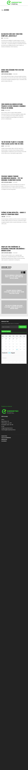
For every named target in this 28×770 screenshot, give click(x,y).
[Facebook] (1, 432)
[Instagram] (3, 432)
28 (6, 338)
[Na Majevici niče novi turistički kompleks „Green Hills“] (14, 22)
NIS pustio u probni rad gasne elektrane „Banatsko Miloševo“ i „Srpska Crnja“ (14, 307)
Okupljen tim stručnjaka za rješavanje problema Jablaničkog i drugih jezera (13, 249)
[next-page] (24, 272)
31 (16, 338)
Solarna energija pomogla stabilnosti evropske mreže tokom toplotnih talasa (14, 292)
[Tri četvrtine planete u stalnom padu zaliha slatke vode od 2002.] (14, 130)
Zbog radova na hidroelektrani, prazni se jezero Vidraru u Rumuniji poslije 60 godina (13, 106)
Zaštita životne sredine (6, 182)
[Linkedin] (5, 432)
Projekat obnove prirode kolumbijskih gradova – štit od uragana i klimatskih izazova (12, 178)
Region (2, 110)
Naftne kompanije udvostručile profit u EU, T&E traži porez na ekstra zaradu (14, 276)
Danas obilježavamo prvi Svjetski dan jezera (12, 71)
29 (9, 338)
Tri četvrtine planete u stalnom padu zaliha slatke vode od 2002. (12, 143)
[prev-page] (22, 272)
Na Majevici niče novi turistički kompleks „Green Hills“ (11, 35)
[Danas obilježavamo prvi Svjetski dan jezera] (14, 58)
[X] (7, 432)
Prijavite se (22, 326)
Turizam (3, 216)
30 (13, 338)
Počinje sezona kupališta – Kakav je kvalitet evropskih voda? (13, 213)
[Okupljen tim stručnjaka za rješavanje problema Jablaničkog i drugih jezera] (14, 235)
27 (2, 338)
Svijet (2, 146)
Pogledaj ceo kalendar (6, 406)
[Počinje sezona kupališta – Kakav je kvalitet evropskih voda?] (14, 201)
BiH (2, 38)
